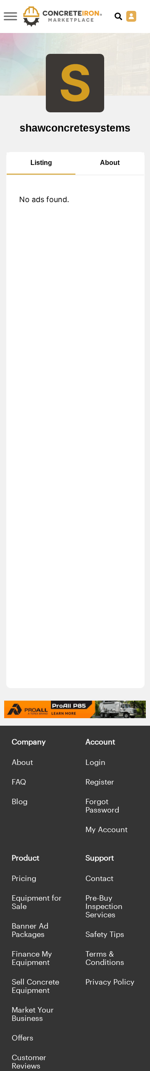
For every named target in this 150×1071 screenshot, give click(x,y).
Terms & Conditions (104, 958)
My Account (106, 829)
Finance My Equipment (32, 958)
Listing (41, 162)
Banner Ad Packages (30, 930)
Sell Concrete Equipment (35, 986)
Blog (20, 801)
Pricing (24, 878)
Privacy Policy (110, 981)
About (110, 162)
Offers (22, 1037)
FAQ (19, 781)
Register (99, 781)
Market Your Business (33, 1014)
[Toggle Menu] (10, 16)
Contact (99, 878)
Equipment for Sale (37, 902)
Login (95, 762)
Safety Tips (104, 934)
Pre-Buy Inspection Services (103, 906)
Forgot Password (102, 805)
